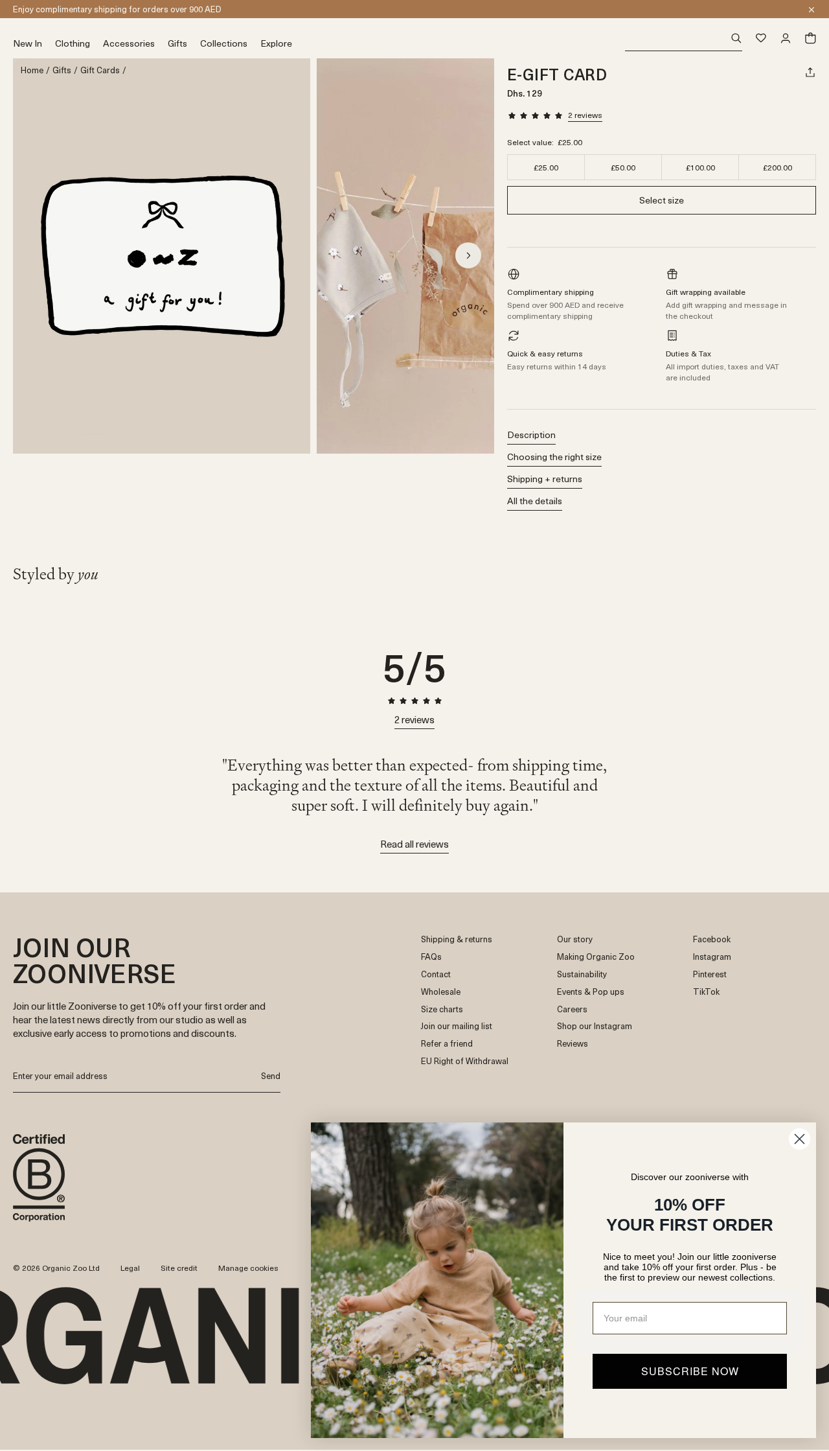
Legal (130, 1267)
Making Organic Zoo (596, 956)
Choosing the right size (554, 456)
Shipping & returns (456, 939)
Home (32, 70)
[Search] (683, 38)
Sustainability (582, 974)
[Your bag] (810, 38)
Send (270, 1075)
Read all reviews (414, 844)
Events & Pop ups (590, 991)
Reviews (572, 1043)
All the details (534, 500)
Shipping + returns (544, 478)
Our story (575, 939)
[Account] (785, 38)
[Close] (811, 9)
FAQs (431, 956)
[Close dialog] (799, 1139)
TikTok (706, 991)
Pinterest (710, 974)
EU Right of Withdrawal (464, 1061)
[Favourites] (761, 38)
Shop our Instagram (594, 1026)
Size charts (442, 1009)
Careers (572, 1009)
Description (531, 434)
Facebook (712, 939)
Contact (436, 974)
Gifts (61, 70)
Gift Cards (100, 70)
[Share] (810, 72)
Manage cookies (248, 1267)
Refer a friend (447, 1043)
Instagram (712, 956)
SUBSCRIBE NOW (690, 1371)
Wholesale (440, 991)
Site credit (179, 1267)
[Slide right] (468, 255)
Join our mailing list (456, 1026)
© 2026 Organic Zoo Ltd (56, 1268)
